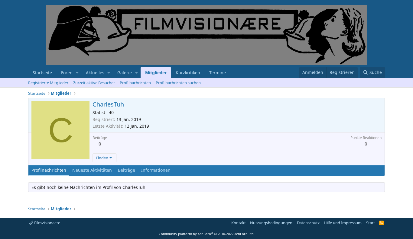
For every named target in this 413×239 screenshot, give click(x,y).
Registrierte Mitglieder (48, 82)
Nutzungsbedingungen (271, 222)
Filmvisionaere (46, 222)
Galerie (124, 72)
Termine (217, 72)
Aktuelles (95, 72)
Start (370, 222)
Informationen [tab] (156, 170)
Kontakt (238, 222)
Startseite (42, 72)
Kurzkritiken (188, 72)
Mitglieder (156, 72)
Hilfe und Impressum (343, 222)
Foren (67, 72)
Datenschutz (308, 222)
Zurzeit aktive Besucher (94, 82)
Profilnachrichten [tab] (48, 170)
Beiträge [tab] (126, 170)
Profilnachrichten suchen (178, 82)
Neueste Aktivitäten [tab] (92, 170)
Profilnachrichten (135, 82)
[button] (77, 72)
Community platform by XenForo (207, 233)
